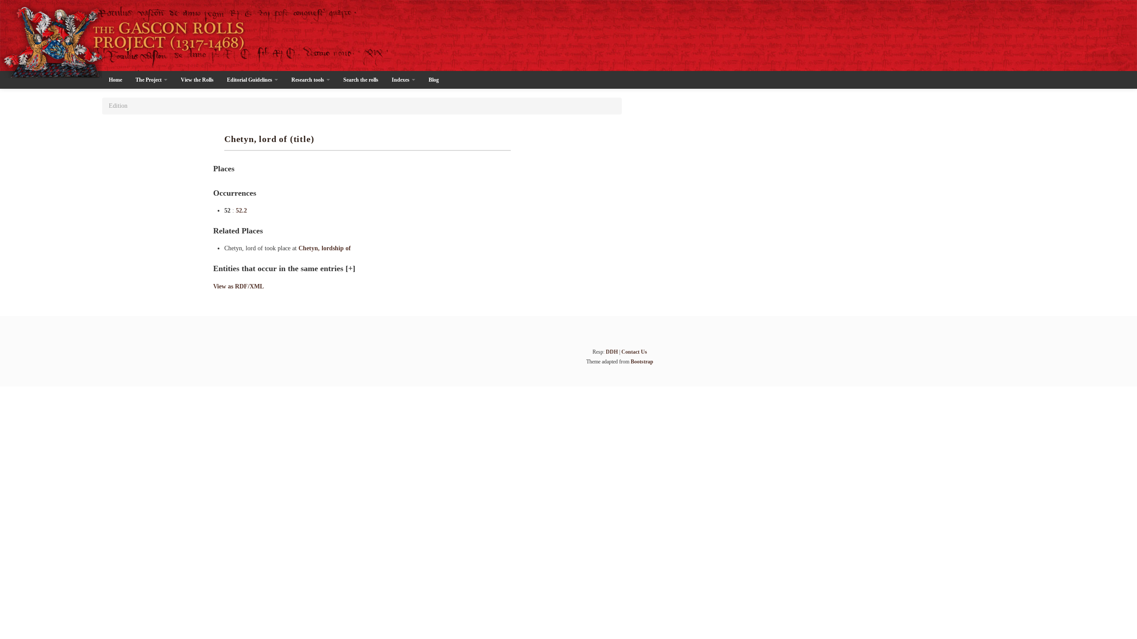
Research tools (308, 80)
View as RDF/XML (238, 286)
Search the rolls (360, 80)
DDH (612, 352)
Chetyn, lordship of (324, 248)
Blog (434, 80)
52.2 (241, 210)
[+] (350, 268)
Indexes (401, 80)
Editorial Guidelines (250, 80)
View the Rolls (197, 80)
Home (115, 80)
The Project (149, 80)
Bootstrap (642, 362)
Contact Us (634, 352)
